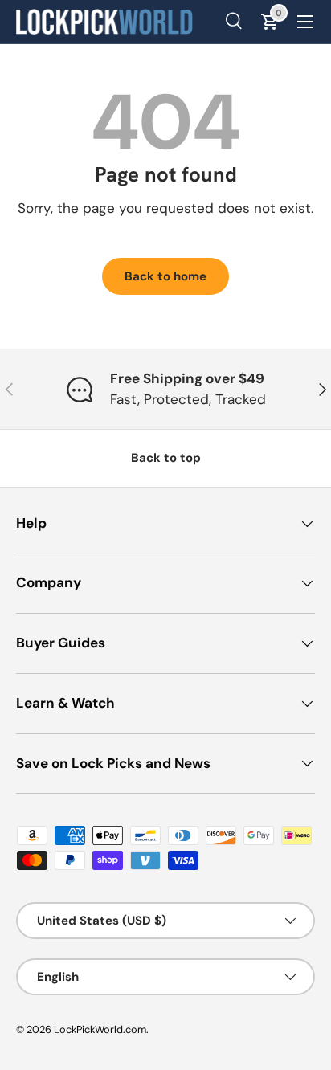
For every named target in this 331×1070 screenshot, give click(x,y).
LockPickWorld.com (100, 1029)
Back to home (165, 276)
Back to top (166, 458)
